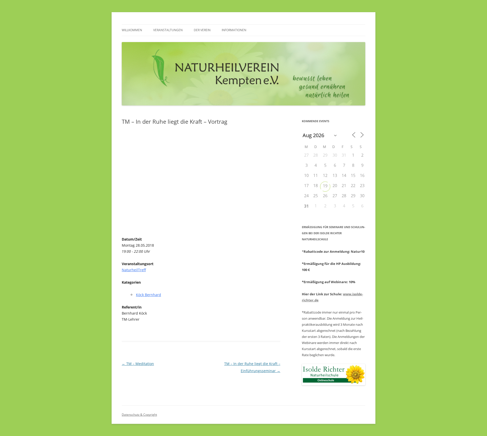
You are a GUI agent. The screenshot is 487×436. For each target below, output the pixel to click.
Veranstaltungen (168, 30)
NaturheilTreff (134, 269)
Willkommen (132, 30)
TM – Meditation (138, 363)
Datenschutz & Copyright (139, 414)
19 (325, 186)
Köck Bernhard (148, 294)
